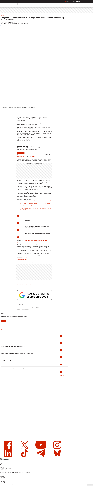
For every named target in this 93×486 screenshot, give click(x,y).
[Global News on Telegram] (41, 456)
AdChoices (90, 485)
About (1, 458)
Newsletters (2, 464)
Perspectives (67, 5)
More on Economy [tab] (21, 199)
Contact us (2, 462)
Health (49, 5)
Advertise (2, 478)
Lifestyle (61, 5)
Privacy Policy (32, 156)
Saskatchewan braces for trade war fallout (29, 205)
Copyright (2, 476)
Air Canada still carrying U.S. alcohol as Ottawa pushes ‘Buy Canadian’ (35, 200)
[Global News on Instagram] (57, 448)
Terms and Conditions (22, 156)
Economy (2, 15)
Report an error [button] (35, 307)
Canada (30, 5)
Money (45, 5)
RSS (1, 463)
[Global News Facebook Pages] (8, 448)
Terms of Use (2, 477)
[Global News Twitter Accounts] (24, 448)
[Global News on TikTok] (24, 456)
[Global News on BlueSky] (57, 456)
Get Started (21, 152)
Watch (22, 5)
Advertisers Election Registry (6, 468)
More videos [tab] (28, 199)
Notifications (2, 466)
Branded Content (3, 460)
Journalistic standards (35, 302)
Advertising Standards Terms (6, 480)
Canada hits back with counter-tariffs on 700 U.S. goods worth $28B (35, 203)
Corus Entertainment (4, 481)
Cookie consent (3, 471)
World (26, 5)
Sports (72, 5)
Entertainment (55, 5)
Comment (21, 304)
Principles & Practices (4, 459)
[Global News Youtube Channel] (41, 448)
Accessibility (2, 482)
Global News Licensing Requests (6, 469)
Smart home (2, 467)
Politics (41, 5)
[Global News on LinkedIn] (8, 456)
